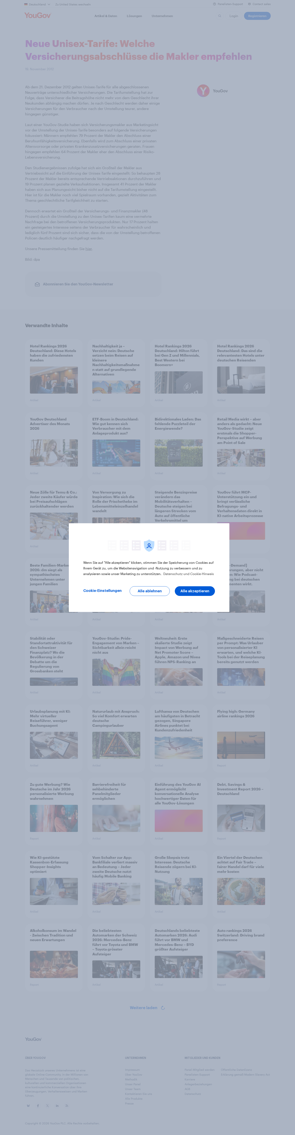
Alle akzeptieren (194, 591)
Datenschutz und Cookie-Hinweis (188, 574)
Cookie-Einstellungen (102, 590)
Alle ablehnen (150, 591)
